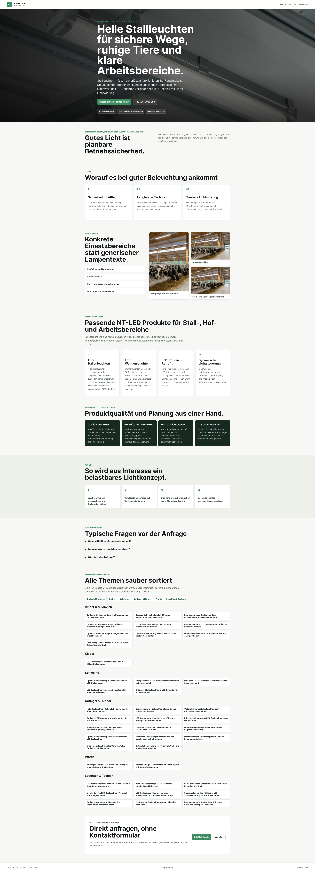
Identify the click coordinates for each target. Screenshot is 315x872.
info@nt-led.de (201, 837)
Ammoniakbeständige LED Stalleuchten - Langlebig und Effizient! (154, 785)
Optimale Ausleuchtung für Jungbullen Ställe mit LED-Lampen (107, 634)
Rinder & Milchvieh (96, 599)
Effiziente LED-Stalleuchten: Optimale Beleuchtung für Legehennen (104, 728)
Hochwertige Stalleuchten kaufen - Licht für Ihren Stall (156, 803)
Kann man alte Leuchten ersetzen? (108, 549)
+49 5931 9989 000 (145, 102)
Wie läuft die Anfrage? (101, 557)
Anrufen (219, 837)
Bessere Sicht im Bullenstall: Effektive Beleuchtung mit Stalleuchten (153, 616)
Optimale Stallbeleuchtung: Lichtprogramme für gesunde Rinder (107, 616)
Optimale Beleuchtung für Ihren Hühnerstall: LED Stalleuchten (107, 737)
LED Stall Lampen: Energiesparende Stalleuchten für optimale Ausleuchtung (154, 794)
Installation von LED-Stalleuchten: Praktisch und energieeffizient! (107, 794)
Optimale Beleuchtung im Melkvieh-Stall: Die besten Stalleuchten (156, 634)
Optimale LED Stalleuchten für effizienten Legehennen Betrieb (203, 728)
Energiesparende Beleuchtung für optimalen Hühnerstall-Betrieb (156, 710)
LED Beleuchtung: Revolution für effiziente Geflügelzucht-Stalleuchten (155, 719)
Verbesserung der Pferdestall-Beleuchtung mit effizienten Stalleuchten (157, 766)
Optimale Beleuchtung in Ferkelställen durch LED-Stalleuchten (107, 682)
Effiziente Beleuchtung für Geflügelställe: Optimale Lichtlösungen (106, 747)
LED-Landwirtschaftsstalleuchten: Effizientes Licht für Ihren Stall (205, 785)
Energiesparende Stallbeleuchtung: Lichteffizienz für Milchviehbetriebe (200, 616)
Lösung (280, 4)
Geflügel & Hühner (142, 599)
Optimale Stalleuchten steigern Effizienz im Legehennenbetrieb (204, 737)
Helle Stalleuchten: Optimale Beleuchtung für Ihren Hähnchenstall (107, 710)
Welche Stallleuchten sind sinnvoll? (109, 541)
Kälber (112, 599)
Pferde (159, 599)
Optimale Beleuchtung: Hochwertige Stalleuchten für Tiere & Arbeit (103, 803)
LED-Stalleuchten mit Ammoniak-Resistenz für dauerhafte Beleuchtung (108, 785)
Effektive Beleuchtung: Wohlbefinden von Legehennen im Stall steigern (155, 737)
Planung (288, 4)
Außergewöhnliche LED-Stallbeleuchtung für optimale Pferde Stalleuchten (107, 766)
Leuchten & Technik (176, 599)
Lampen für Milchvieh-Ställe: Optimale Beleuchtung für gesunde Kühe (104, 625)
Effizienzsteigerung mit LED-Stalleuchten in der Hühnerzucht (206, 719)
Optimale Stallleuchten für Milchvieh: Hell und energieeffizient (205, 634)
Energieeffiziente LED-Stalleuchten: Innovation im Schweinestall (157, 682)
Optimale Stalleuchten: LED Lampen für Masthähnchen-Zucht (154, 728)
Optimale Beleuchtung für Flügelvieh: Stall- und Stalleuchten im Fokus (157, 747)
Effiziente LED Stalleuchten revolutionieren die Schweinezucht (205, 682)
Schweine (125, 599)
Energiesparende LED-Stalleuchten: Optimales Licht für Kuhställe (205, 625)
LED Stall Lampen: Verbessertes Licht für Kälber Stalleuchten (105, 663)
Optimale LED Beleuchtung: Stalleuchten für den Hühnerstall (107, 719)
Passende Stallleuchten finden (114, 102)
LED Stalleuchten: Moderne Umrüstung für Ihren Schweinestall (106, 691)
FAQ (295, 4)
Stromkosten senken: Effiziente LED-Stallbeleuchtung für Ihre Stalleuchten (202, 794)
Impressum (303, 4)
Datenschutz (302, 867)
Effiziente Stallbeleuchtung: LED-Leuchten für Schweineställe (157, 691)
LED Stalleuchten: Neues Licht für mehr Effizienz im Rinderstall (154, 625)
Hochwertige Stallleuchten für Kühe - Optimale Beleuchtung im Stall (108, 644)
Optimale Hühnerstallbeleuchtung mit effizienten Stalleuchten (201, 710)
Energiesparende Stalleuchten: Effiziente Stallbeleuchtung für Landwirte (203, 803)
